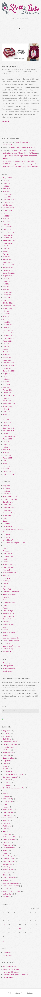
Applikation (7, 491)
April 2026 (6, 189)
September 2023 (9, 273)
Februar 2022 (7, 325)
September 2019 (9, 404)
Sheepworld (7, 627)
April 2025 (6, 221)
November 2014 (8, 474)
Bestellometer (8, 502)
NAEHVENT (7, 578)
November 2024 (8, 235)
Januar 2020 (7, 393)
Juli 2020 (6, 376)
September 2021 (9, 338)
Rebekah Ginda (26, 71)
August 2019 (7, 406)
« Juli (3, 941)
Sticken (5, 630)
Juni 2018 (6, 444)
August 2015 (7, 458)
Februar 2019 (7, 423)
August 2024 (7, 243)
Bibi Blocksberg (8, 507)
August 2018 (7, 439)
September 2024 (9, 240)
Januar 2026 (7, 197)
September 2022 (9, 306)
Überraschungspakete (11, 638)
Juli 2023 (6, 278)
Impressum (7, 952)
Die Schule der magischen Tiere (14, 543)
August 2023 (7, 276)
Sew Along (6, 622)
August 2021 (7, 341)
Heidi (3, 71)
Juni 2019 (6, 412)
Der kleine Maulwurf (10, 532)
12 (14, 924)
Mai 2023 (6, 284)
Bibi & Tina (7, 505)
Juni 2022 (6, 314)
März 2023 (6, 289)
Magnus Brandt (8, 570)
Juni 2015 (6, 461)
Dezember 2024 (8, 232)
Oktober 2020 (8, 368)
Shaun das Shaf (8, 624)
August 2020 (7, 374)
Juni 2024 (6, 249)
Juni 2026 (6, 183)
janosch (6, 562)
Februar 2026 (7, 194)
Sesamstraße (7, 619)
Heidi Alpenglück (10, 66)
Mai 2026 (6, 186)
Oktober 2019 (8, 401)
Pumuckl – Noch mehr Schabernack (15, 975)
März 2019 (6, 420)
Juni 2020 (6, 379)
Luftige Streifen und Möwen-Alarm (23, 148)
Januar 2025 (7, 230)
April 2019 (6, 417)
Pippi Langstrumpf (9, 594)
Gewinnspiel (7, 554)
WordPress (29, 993)
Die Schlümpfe (8, 540)
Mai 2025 (6, 219)
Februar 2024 (7, 259)
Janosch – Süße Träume (11, 969)
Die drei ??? (7, 535)
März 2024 (6, 257)
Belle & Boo (7, 494)
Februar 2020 (7, 390)
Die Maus (6, 537)
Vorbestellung (8, 649)
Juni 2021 (6, 346)
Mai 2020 (6, 382)
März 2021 (6, 355)
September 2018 (9, 436)
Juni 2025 (6, 216)
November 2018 (8, 431)
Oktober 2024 (8, 238)
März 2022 (6, 322)
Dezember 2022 (8, 297)
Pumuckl (6, 605)
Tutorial (6, 635)
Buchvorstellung (9, 513)
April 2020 (6, 384)
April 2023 (6, 287)
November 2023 (8, 268)
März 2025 (6, 224)
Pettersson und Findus (11, 592)
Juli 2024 (6, 246)
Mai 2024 (6, 251)
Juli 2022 (6, 311)
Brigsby (18, 993)
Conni (5, 521)
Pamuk (5, 584)
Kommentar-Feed (9, 668)
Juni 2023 (6, 281)
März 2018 (6, 452)
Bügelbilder (7, 516)
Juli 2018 (6, 442)
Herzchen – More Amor (11, 972)
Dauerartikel (7, 526)
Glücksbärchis (8, 556)
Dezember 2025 (8, 200)
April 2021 (6, 352)
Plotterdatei (7, 597)
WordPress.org (8, 671)
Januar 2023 (7, 295)
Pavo (4, 586)
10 (4, 924)
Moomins (6, 575)
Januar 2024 (7, 262)
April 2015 (6, 466)
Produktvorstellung (13, 71)
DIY (4, 545)
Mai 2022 (6, 317)
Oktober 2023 (8, 270)
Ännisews (6, 488)
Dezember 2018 (8, 428)
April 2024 (6, 254)
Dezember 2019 (8, 395)
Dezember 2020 (8, 363)
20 (20, 928)
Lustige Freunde (8, 977)
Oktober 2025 (8, 205)
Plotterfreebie (8, 600)
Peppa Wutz (7, 589)
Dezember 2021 (8, 330)
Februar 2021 (7, 357)
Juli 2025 (6, 213)
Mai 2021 (6, 349)
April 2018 (6, 450)
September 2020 (9, 371)
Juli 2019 (6, 409)
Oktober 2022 (8, 303)
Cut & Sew (6, 524)
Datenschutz (7, 955)
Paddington (7, 581)
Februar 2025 (7, 227)
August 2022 (7, 308)
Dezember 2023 (8, 265)
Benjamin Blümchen (10, 497)
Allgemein (32, 69)
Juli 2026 (6, 181)
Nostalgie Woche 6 (9, 967)
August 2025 (7, 210)
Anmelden (6, 663)
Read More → (6, 122)
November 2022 (8, 300)
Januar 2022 (7, 327)
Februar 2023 (7, 292)
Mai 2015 (6, 463)
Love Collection (8, 567)
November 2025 (8, 202)
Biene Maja (7, 510)
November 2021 (8, 333)
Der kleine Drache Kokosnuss (13, 529)
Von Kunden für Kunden (11, 646)
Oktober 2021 (8, 336)
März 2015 (6, 469)
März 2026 (6, 191)
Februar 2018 (7, 455)
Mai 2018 (6, 447)
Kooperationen (8, 564)
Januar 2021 (7, 360)
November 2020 (8, 365)
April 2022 (6, 319)
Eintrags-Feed (8, 666)
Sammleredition (8, 616)
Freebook (6, 551)
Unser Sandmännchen (11, 641)
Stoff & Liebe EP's (9, 632)
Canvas (5, 518)
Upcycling (6, 643)
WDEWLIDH (7, 652)
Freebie (5, 548)
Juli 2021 (6, 344)
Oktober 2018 (8, 433)
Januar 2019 (7, 425)
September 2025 (9, 208)
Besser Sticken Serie (10, 499)
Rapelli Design (8, 611)
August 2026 (7, 178)
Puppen (6, 608)
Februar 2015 (7, 472)
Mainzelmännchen (9, 573)
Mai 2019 (6, 414)
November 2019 (8, 398)
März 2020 (6, 387)
